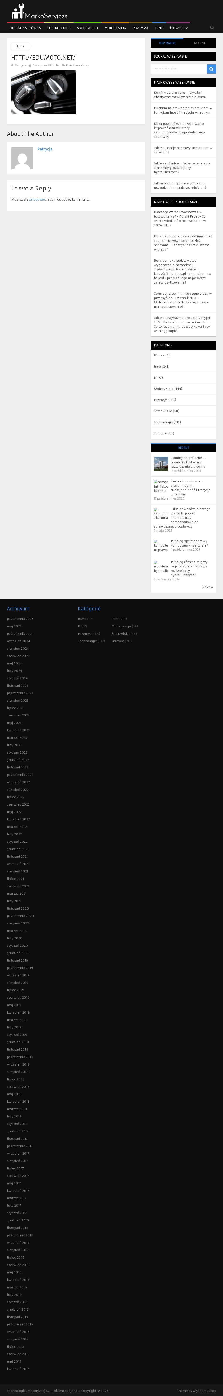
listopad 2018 (17, 1050)
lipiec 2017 (15, 1168)
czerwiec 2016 (18, 1265)
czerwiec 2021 (18, 886)
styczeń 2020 (17, 946)
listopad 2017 (17, 1139)
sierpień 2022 (18, 790)
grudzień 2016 (18, 1220)
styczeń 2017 (17, 1213)
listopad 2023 (17, 686)
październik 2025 (20, 619)
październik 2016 (20, 1235)
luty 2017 (14, 1205)
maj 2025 (14, 626)
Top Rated (167, 43)
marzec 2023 (17, 738)
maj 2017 (14, 1183)
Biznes (159, 355)
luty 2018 (14, 1116)
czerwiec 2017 (18, 1176)
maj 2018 (14, 1094)
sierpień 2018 (18, 1072)
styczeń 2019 (17, 1035)
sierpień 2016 (17, 1250)
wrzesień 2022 (18, 782)
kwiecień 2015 (18, 1369)
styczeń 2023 (17, 752)
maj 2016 (14, 1272)
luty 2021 (14, 901)
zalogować (37, 199)
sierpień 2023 (17, 700)
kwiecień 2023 (18, 730)
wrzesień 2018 (18, 1064)
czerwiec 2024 (18, 656)
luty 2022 (14, 834)
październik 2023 (20, 693)
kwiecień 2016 (18, 1280)
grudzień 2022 (18, 760)
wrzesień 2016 (18, 1243)
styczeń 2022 (17, 842)
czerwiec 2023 (18, 715)
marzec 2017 (16, 1198)
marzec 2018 (17, 1109)
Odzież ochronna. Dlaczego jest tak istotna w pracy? (182, 245)
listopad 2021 (17, 856)
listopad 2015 (17, 1317)
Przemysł (141, 28)
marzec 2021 (17, 894)
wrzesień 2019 (18, 975)
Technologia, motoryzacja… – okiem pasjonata (44, 1391)
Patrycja (21, 65)
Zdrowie (160, 433)
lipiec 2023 (15, 708)
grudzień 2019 (18, 953)
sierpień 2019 (17, 983)
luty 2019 (14, 1027)
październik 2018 (20, 1057)
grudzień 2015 (18, 1309)
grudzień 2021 (18, 849)
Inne (159, 28)
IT (155, 378)
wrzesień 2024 (18, 641)
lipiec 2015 (15, 1347)
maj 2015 (14, 1361)
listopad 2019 (17, 960)
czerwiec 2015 (18, 1354)
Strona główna (27, 28)
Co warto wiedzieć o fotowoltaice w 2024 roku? (180, 221)
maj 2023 (14, 723)
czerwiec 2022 (18, 804)
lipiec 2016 (15, 1257)
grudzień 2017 (17, 1131)
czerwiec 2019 (18, 998)
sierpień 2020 (18, 923)
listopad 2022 (17, 767)
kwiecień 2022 (18, 819)
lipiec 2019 (15, 990)
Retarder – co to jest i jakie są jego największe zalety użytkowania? (182, 278)
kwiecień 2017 (18, 1191)
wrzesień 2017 (18, 1154)
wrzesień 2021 (18, 864)
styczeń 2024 (17, 678)
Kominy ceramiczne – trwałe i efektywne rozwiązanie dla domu (188, 462)
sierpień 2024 (18, 648)
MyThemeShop (204, 1391)
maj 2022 (14, 812)
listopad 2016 (17, 1228)
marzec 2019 (17, 1020)
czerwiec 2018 (18, 1087)
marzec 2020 (17, 931)
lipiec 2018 (15, 1079)
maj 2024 (14, 663)
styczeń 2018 (17, 1124)
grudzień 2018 (18, 1042)
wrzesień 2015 (18, 1332)
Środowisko (87, 28)
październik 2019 (20, 968)
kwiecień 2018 (18, 1102)
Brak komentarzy (77, 65)
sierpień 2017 (17, 1161)
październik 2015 (20, 1324)
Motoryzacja (115, 28)
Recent (199, 43)
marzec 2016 (17, 1287)
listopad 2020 (18, 908)
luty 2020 (14, 938)
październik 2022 (20, 775)
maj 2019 (14, 1005)
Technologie (57, 28)
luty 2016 (14, 1295)
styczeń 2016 (17, 1302)
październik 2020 (20, 916)
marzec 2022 (17, 827)
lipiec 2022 (15, 797)
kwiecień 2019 (18, 1012)
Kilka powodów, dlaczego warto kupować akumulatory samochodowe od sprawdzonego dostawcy (182, 517)
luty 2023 (14, 745)
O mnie (178, 28)
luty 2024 (14, 671)
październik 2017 (20, 1146)
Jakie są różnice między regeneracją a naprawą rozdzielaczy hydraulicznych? (182, 167)
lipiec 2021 (15, 879)
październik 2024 (20, 634)
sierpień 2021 (17, 871)
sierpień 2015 (17, 1339)
